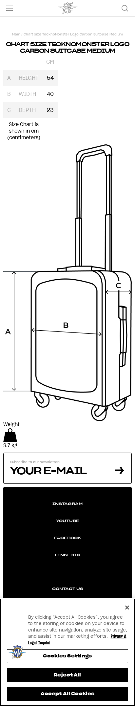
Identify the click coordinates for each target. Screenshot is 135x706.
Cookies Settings (67, 656)
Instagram (67, 503)
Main (16, 34)
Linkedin (67, 554)
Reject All (67, 675)
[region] (67, 652)
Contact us (67, 588)
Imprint (44, 643)
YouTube (67, 520)
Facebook (67, 537)
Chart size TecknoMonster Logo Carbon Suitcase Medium (73, 34)
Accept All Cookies (67, 693)
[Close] (127, 607)
